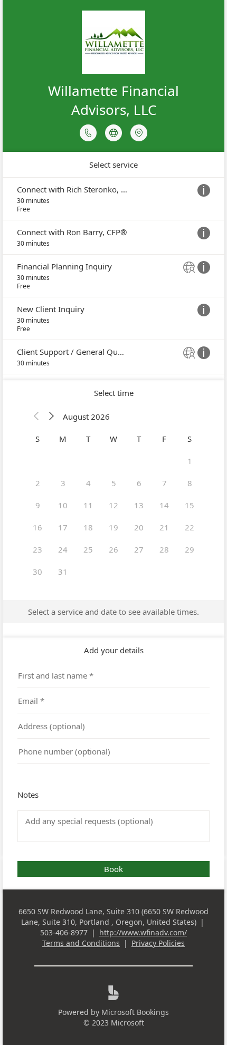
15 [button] (189, 505)
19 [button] (113, 527)
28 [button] (164, 549)
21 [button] (164, 527)
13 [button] (139, 505)
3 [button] (63, 483)
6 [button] (139, 483)
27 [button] (139, 549)
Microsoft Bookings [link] (135, 1012)
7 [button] (164, 483)
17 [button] (63, 527)
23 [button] (37, 549)
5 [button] (113, 483)
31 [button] (63, 571)
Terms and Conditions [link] (81, 943)
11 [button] (88, 505)
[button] (36, 416)
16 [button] (37, 527)
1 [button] (189, 461)
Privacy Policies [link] (158, 943)
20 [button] (139, 527)
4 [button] (88, 483)
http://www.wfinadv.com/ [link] (143, 932)
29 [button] (189, 549)
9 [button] (37, 505)
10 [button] (63, 505)
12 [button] (113, 505)
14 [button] (164, 505)
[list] (113, 275)
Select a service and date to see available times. (113, 611)
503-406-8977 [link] (64, 932)
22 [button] (189, 527)
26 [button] (113, 549)
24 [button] (63, 549)
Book (113, 869)
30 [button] (37, 571)
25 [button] (88, 549)
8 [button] (189, 483)
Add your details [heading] (114, 650)
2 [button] (37, 483)
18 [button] (88, 527)
